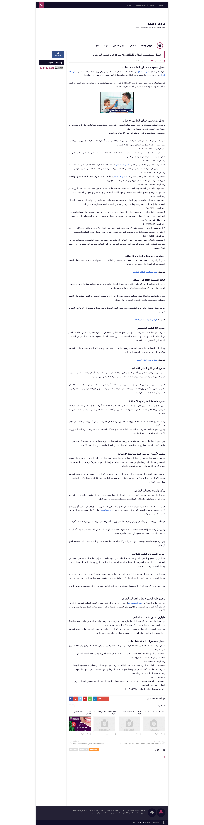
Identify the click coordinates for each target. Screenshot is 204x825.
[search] (41, 5)
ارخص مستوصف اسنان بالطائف (145, 319)
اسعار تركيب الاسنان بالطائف (147, 360)
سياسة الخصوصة (141, 5)
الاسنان (133, 45)
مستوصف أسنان (107, 510)
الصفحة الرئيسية (146, 61)
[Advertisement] (77, 25)
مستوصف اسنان (144, 71)
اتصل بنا (129, 5)
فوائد (106, 45)
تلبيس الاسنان (119, 45)
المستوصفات (133, 603)
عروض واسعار (156, 23)
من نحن (152, 5)
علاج (97, 45)
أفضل (140, 603)
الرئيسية (161, 5)
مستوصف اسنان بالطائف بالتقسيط (145, 272)
